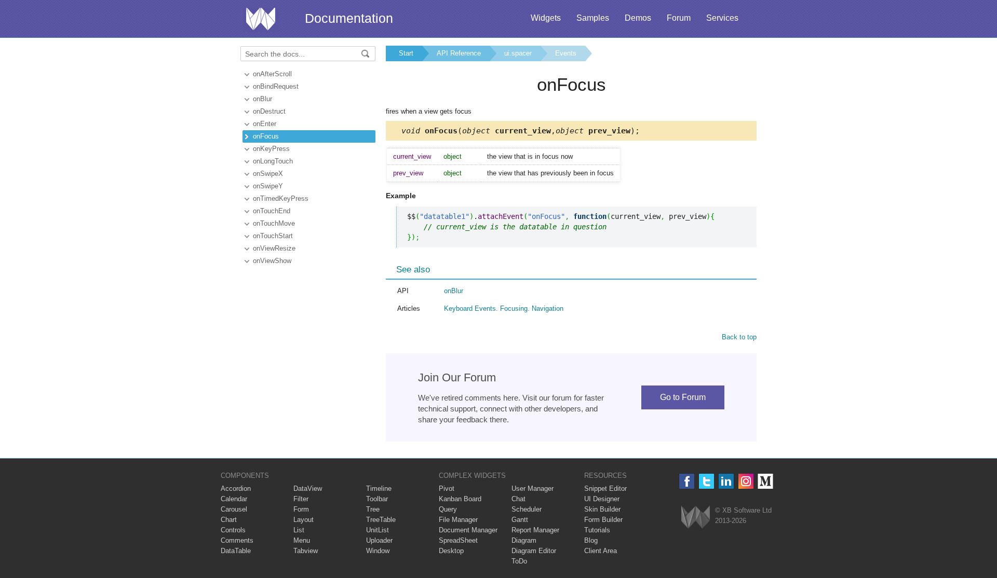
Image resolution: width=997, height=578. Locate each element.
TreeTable (381, 520)
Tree (373, 509)
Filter (300, 499)
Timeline (379, 488)
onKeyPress (271, 149)
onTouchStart (273, 236)
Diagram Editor (533, 551)
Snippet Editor (605, 488)
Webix (695, 517)
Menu (301, 540)
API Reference (459, 53)
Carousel (234, 509)
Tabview (305, 551)
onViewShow (272, 261)
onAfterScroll (272, 74)
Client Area (600, 551)
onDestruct (269, 111)
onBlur (262, 99)
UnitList (377, 530)
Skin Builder (602, 509)
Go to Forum (683, 397)
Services (722, 17)
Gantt (519, 520)
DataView (307, 488)
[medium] (766, 481)
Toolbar (377, 499)
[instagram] (746, 481)
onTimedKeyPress (280, 198)
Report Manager (535, 530)
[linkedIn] (726, 481)
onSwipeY (268, 186)
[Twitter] (706, 481)
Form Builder (603, 520)
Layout (303, 520)
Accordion (236, 488)
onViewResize (274, 248)
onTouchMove (274, 223)
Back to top (739, 337)
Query (448, 509)
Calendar (234, 499)
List (298, 530)
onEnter (264, 124)
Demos (638, 17)
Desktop (451, 551)
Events (565, 53)
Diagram (523, 540)
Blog (591, 540)
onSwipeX (268, 173)
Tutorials (597, 530)
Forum (679, 17)
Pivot (446, 488)
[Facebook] (687, 481)
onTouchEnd (271, 211)
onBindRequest (276, 86)
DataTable (236, 551)
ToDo (519, 561)
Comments (237, 540)
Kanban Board (460, 499)
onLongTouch (273, 161)
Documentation (349, 18)
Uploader (379, 540)
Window (377, 551)
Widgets (546, 17)
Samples (592, 17)
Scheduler (526, 509)
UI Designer (601, 499)
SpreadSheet (458, 540)
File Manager (458, 520)
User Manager (532, 488)
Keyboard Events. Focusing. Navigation (503, 308)
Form (301, 509)
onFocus (266, 136)
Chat (518, 499)
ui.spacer (518, 53)
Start (406, 53)
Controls (233, 530)
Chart (229, 520)
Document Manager (468, 530)
